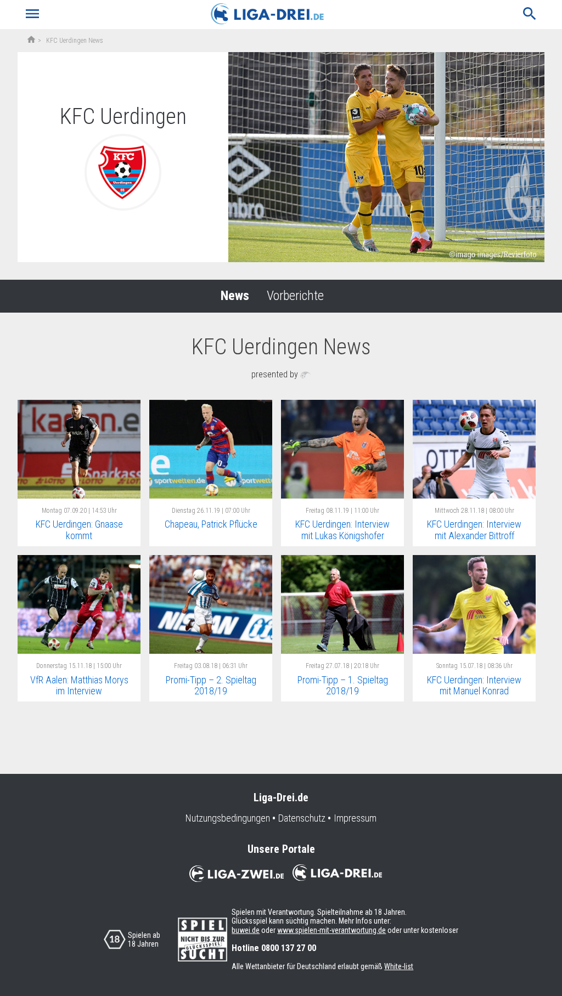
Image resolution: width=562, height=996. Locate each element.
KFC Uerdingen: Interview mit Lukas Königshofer (342, 529)
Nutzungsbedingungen (228, 818)
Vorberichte (295, 295)
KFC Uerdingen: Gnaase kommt (79, 529)
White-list (398, 966)
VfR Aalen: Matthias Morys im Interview (79, 685)
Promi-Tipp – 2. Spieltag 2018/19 (211, 685)
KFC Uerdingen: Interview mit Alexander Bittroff (474, 529)
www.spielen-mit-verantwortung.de (331, 930)
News (235, 295)
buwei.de (246, 930)
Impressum (355, 818)
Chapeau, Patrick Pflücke (211, 524)
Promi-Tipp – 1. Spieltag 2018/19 (342, 685)
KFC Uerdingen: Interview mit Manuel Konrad (474, 685)
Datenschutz (301, 818)
